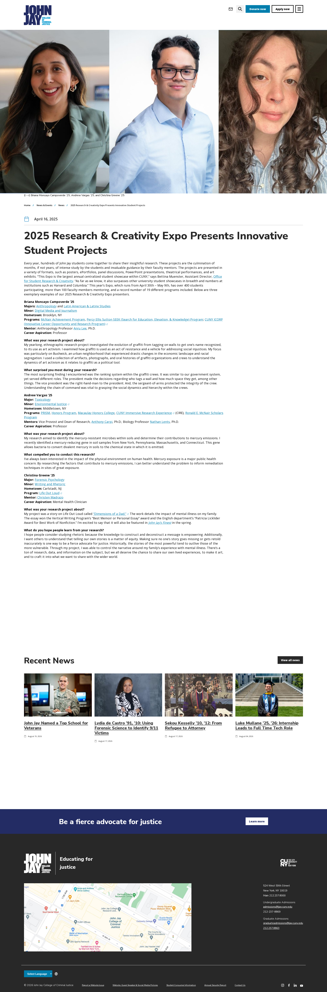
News (61, 205)
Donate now (258, 9)
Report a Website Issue (93, 985)
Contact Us (240, 985)
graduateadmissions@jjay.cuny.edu (283, 923)
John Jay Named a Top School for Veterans (56, 725)
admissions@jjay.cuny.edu (277, 906)
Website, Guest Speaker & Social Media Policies (135, 985)
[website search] (240, 9)
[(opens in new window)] (288, 865)
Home (27, 205)
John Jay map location (107, 917)
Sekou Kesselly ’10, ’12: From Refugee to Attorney (193, 725)
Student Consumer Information (181, 985)
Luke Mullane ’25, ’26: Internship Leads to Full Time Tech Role (266, 725)
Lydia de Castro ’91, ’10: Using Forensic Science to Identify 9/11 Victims (126, 728)
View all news (290, 660)
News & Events (44, 205)
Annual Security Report (215, 985)
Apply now (283, 9)
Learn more (257, 821)
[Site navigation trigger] (299, 9)
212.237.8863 (271, 928)
